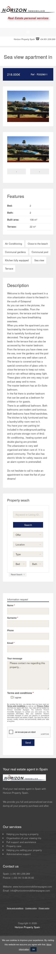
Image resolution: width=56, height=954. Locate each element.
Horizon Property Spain (27, 927)
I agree (17, 697)
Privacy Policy (43, 706)
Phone (10, 630)
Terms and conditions (15, 908)
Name (11, 605)
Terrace (9, 268)
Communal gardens (15, 252)
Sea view (39, 260)
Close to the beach (38, 243)
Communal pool (40, 252)
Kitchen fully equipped (17, 260)
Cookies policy (31, 908)
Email (11, 643)
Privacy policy (44, 908)
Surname (12, 617)
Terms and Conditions (16, 706)
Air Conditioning (13, 243)
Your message (14, 658)
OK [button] (33, 949)
